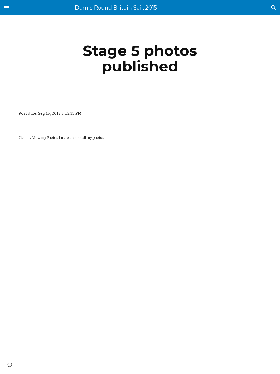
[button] (6, 7)
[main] (140, 58)
